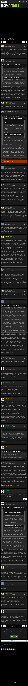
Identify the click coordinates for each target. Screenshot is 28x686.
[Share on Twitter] (1, 649)
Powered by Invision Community (14, 684)
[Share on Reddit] (10, 649)
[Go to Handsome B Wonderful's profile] (2, 112)
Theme (13, 682)
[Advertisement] (14, 22)
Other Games (12, 39)
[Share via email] (12, 649)
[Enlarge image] (2, 485)
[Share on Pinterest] (14, 649)
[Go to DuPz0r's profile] (2, 291)
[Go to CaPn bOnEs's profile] (2, 185)
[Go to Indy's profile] (2, 46)
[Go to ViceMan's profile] (2, 103)
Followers (13, 640)
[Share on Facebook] (3, 649)
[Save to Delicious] (8, 649)
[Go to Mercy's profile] (2, 167)
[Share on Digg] (6, 649)
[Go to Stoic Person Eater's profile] (2, 60)
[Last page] (26, 42)
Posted (10, 46)
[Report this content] (24, 46)
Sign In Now (14, 636)
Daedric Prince (11, 602)
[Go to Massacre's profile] (2, 368)
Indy (2, 39)
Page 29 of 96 (14, 42)
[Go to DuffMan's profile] (2, 399)
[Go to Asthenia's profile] (2, 503)
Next (24, 626)
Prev (4, 626)
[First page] (1, 42)
